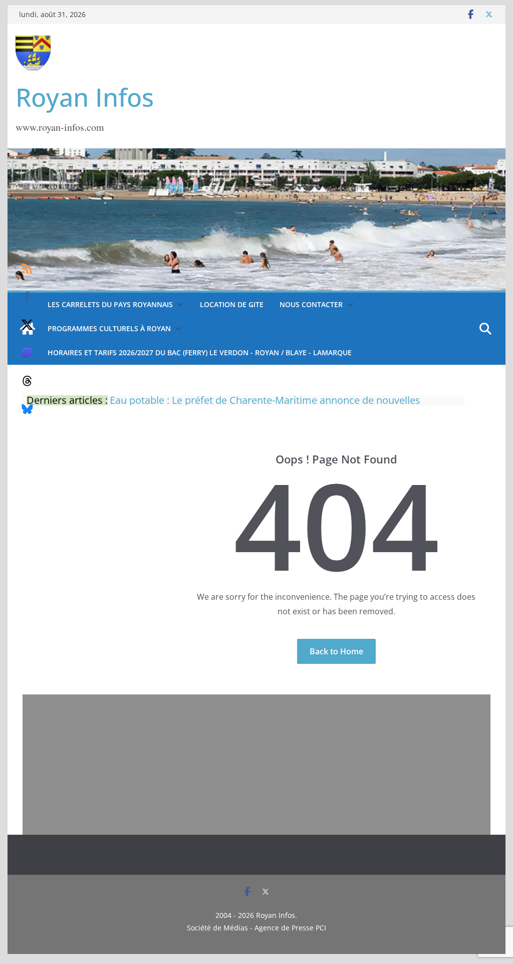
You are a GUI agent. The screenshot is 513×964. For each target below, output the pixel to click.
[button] (178, 305)
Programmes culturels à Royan (109, 328)
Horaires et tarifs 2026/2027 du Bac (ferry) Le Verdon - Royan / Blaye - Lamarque (200, 352)
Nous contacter (311, 304)
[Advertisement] (256, 764)
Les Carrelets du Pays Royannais (110, 304)
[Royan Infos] (256, 154)
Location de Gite (232, 304)
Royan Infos (85, 97)
